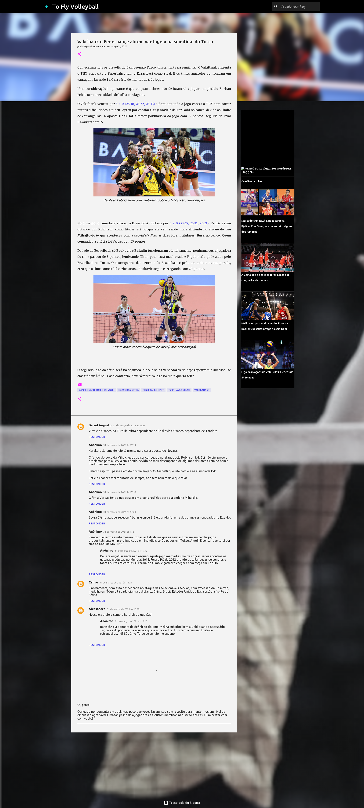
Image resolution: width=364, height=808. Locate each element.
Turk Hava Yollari (179, 390)
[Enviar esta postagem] (79, 386)
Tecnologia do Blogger (184, 802)
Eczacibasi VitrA (128, 390)
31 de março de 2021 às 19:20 (131, 621)
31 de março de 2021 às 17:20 (119, 512)
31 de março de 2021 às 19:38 (131, 550)
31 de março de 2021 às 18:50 (123, 609)
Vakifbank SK (201, 390)
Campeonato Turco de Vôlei (96, 390)
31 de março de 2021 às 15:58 (129, 425)
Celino (93, 582)
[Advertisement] (154, 764)
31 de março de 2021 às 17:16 (119, 492)
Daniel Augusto (100, 425)
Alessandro (97, 609)
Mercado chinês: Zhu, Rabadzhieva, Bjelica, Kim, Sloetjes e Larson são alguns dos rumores (266, 226)
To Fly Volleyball (75, 6)
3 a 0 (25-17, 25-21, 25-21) (189, 223)
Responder (97, 436)
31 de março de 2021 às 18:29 (116, 582)
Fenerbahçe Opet (153, 390)
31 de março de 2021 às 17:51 (119, 531)
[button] (79, 54)
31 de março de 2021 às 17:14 (119, 445)
